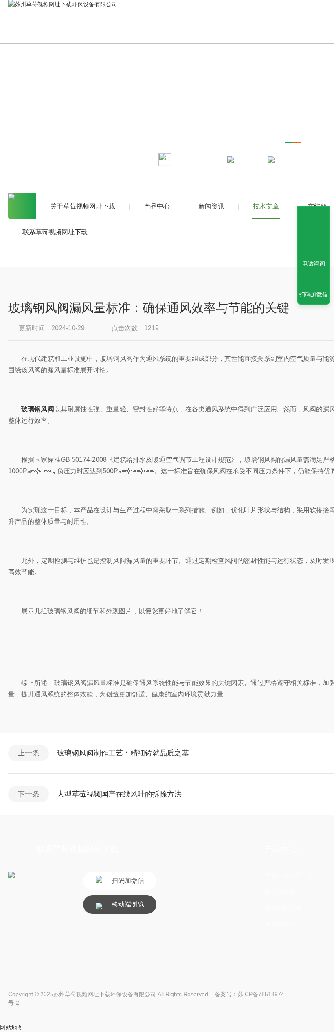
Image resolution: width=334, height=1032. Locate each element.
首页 (22, 206)
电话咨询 (313, 263)
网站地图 (11, 1027)
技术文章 (266, 206)
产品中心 (157, 206)
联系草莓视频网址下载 (55, 231)
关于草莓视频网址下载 (82, 206)
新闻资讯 (211, 206)
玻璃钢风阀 (37, 409)
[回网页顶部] (313, 234)
